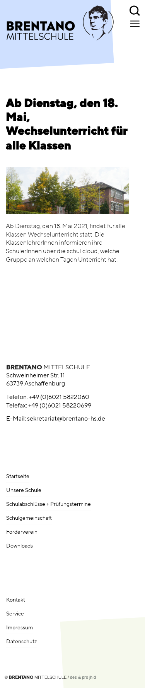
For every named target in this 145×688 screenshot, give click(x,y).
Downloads (19, 546)
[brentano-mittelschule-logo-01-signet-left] (56, 27)
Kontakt (15, 600)
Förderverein (22, 532)
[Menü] (135, 23)
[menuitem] (135, 9)
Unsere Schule (23, 490)
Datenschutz (21, 641)
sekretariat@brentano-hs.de (66, 419)
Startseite (17, 476)
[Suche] (135, 9)
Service (15, 614)
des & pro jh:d (83, 677)
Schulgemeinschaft (29, 518)
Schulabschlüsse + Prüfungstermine (48, 504)
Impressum (19, 628)
